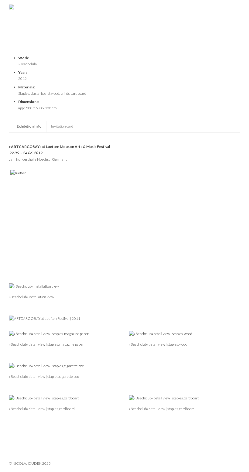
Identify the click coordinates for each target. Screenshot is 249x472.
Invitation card (62, 126)
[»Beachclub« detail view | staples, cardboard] (44, 398)
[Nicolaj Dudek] (124, 11)
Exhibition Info (29, 126)
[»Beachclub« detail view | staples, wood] (160, 333)
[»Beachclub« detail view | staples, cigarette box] (46, 366)
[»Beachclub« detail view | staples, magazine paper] (49, 333)
